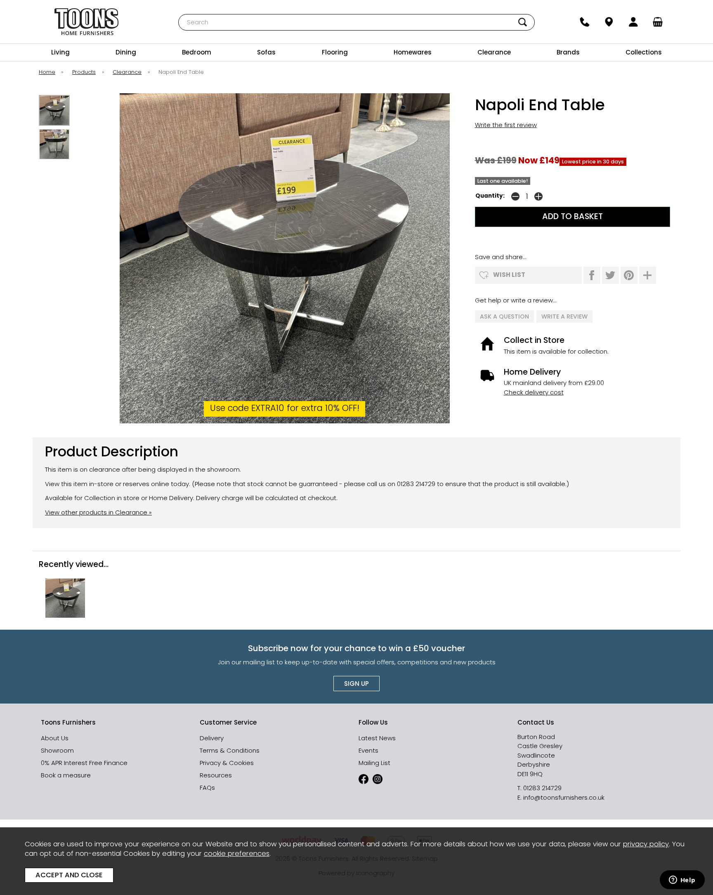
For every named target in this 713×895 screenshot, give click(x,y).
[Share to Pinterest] (629, 275)
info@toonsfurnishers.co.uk (563, 797)
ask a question (504, 316)
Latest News (377, 738)
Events (368, 750)
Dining (126, 52)
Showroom (57, 750)
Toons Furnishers (87, 21)
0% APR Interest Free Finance (84, 762)
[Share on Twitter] (610, 275)
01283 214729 (542, 788)
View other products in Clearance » (98, 512)
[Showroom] (609, 22)
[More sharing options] (647, 275)
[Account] (633, 22)
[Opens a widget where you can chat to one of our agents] (682, 880)
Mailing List (374, 762)
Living (60, 52)
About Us (54, 738)
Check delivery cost (534, 392)
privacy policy (646, 844)
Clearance (494, 52)
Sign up (356, 683)
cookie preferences (236, 853)
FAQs (207, 787)
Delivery (212, 738)
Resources (216, 775)
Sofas (266, 52)
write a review (564, 316)
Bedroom (196, 52)
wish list (509, 274)
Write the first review (506, 124)
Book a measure (66, 775)
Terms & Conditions (230, 750)
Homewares (413, 52)
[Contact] (584, 22)
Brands (568, 52)
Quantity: (490, 196)
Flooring (335, 52)
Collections (644, 52)
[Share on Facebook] (591, 275)
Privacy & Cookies (227, 762)
